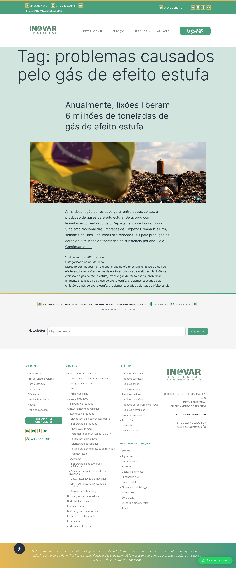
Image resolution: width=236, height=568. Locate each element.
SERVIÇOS (118, 31)
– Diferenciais (33, 394)
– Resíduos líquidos (130, 389)
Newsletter (37, 330)
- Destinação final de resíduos (82, 496)
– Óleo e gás (127, 497)
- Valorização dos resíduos (83, 443)
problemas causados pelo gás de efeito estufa (139, 285)
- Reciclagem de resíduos (83, 438)
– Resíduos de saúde (131, 399)
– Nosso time (33, 389)
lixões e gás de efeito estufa (127, 276)
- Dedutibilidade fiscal (77, 501)
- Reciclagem (72, 521)
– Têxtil (124, 508)
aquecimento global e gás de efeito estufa (112, 266)
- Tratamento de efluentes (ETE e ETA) (90, 433)
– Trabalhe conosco (36, 409)
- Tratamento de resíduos (79, 413)
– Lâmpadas (127, 425)
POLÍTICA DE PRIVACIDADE (191, 414)
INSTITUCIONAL (93, 31)
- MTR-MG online (78, 393)
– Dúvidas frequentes (37, 399)
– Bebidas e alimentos (132, 471)
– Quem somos (34, 373)
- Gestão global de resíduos (80, 373)
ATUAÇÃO (163, 31)
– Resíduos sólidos (130, 384)
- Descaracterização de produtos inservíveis (87, 472)
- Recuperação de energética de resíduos (92, 448)
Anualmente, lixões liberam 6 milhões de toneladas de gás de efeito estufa (117, 116)
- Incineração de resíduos (83, 423)
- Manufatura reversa (81, 428)
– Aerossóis (126, 420)
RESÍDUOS (141, 31)
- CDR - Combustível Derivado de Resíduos (87, 485)
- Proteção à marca (76, 506)
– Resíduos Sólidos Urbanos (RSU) (139, 404)
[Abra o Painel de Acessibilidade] (19, 548)
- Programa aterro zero (82, 383)
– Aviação (125, 451)
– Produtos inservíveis (132, 415)
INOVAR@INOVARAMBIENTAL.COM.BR (44, 10)
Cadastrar (197, 331)
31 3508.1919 (38, 5)
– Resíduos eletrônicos (132, 409)
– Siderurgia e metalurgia (134, 487)
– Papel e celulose (130, 482)
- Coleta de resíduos (76, 398)
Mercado (98, 262)
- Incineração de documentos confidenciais (85, 465)
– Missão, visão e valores (39, 378)
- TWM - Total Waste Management (88, 378)
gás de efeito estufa (141, 271)
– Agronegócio (128, 456)
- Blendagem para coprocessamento (89, 418)
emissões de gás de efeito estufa (105, 271)
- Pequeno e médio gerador (80, 516)
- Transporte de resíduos (79, 403)
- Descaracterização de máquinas (87, 478)
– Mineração (127, 492)
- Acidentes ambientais (78, 526)
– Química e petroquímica (134, 502)
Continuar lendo (78, 247)
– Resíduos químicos (131, 378)
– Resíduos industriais (132, 373)
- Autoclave (75, 458)
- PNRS (73, 388)
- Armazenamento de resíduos (82, 408)
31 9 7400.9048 (65, 5)
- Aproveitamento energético (85, 491)
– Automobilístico (129, 461)
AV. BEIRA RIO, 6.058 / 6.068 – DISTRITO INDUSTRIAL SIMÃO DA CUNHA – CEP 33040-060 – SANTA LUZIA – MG (95, 304)
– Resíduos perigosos (132, 394)
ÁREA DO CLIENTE (173, 7)
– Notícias (31, 404)
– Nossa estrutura (35, 384)
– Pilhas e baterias (130, 430)
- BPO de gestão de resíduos (81, 511)
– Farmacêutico (128, 466)
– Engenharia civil (129, 476)
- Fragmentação (78, 453)
